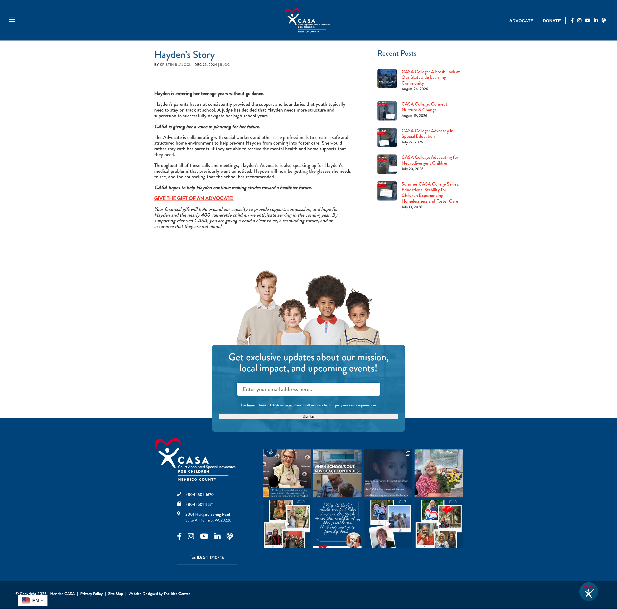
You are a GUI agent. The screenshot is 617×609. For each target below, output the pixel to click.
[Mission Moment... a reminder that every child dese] (388, 473)
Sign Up (308, 416)
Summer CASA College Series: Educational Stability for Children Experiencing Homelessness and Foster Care (430, 192)
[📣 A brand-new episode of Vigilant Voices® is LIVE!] (287, 473)
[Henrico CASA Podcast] (605, 21)
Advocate (521, 20)
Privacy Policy (91, 593)
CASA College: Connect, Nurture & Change (425, 106)
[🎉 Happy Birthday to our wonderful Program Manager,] (439, 524)
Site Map (115, 593)
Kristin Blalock (176, 64)
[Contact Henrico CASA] (588, 600)
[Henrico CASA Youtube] (589, 21)
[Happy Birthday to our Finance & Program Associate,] (388, 524)
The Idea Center (177, 593)
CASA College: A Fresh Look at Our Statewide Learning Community (431, 77)
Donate (552, 20)
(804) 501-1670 (200, 494)
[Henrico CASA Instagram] (581, 21)
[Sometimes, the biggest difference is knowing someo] (337, 524)
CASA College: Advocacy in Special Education (427, 133)
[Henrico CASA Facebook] (574, 21)
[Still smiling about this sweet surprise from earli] (439, 473)
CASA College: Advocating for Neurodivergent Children (430, 160)
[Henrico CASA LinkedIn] (598, 21)
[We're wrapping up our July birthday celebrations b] (287, 524)
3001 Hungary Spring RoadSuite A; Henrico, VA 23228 (208, 517)
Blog (225, 64)
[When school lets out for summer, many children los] (337, 473)
